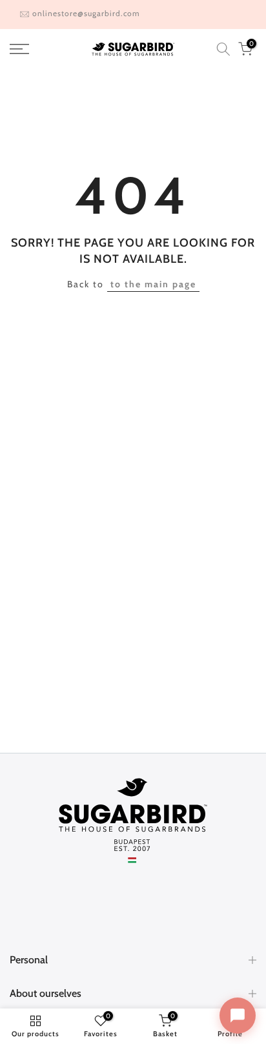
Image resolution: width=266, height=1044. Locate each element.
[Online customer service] (238, 1016)
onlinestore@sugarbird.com (86, 13)
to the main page (153, 284)
